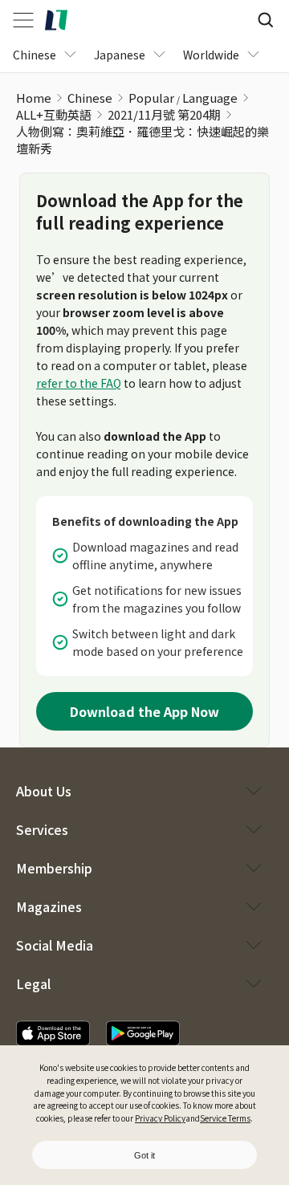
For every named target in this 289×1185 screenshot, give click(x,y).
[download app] (53, 1033)
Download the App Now (144, 711)
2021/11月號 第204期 (164, 114)
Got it (144, 1155)
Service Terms (225, 1118)
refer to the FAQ (78, 383)
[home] (56, 20)
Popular (151, 97)
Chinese (89, 97)
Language (210, 97)
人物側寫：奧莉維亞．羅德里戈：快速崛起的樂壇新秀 (142, 140)
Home (33, 97)
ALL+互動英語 (54, 114)
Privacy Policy (160, 1118)
